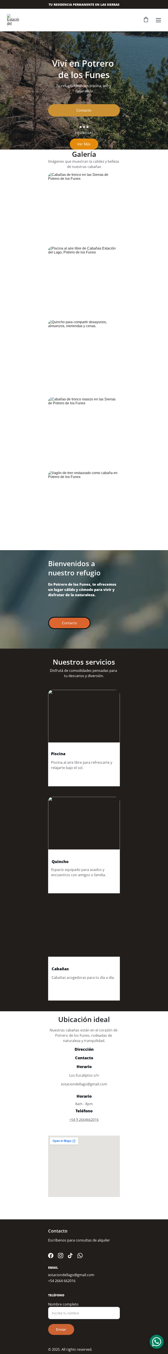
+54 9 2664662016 (84, 1119)
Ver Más (84, 144)
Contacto (83, 110)
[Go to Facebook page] (50, 1255)
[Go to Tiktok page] (70, 1255)
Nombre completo (63, 1304)
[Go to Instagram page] (60, 1255)
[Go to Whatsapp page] (80, 1255)
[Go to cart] (146, 20)
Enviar (61, 1329)
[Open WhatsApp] (157, 1342)
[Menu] (158, 20)
